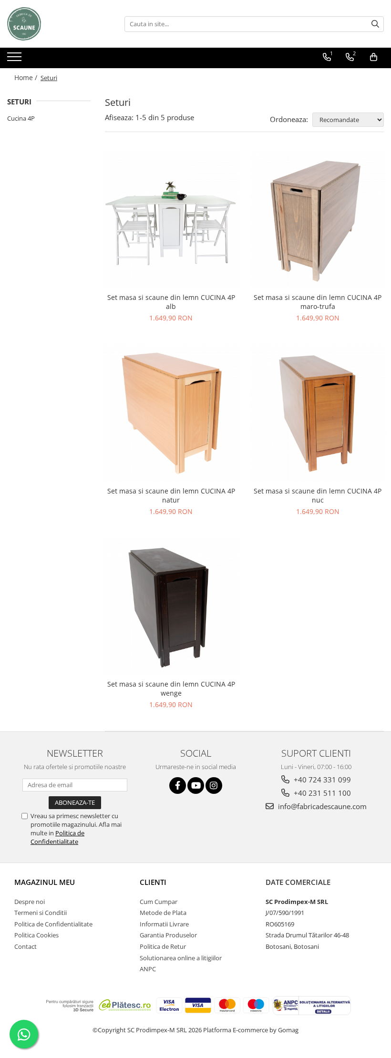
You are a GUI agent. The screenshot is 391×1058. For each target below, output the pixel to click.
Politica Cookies (36, 935)
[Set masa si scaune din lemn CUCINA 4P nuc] (318, 413)
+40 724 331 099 (321, 779)
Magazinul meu (44, 882)
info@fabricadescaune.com (321, 806)
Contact (25, 946)
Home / (26, 77)
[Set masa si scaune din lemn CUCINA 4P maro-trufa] (318, 219)
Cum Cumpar (158, 901)
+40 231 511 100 (321, 793)
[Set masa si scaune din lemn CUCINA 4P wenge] (171, 606)
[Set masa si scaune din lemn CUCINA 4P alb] (171, 219)
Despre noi (29, 901)
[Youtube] (195, 785)
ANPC (148, 969)
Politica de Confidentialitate (57, 837)
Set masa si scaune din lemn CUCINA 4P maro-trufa (317, 302)
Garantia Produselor (168, 935)
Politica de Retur (163, 946)
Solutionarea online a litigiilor (181, 958)
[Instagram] (214, 785)
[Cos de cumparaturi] (373, 57)
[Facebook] (177, 785)
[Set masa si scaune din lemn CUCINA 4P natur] (171, 413)
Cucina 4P (21, 118)
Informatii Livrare (164, 924)
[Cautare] (375, 24)
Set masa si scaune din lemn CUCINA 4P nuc (317, 495)
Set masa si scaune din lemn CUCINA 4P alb (171, 302)
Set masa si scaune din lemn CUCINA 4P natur (171, 495)
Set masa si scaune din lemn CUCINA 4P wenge (171, 688)
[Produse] (15, 59)
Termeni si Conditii (40, 912)
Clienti (153, 882)
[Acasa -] (55, 24)
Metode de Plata (163, 912)
